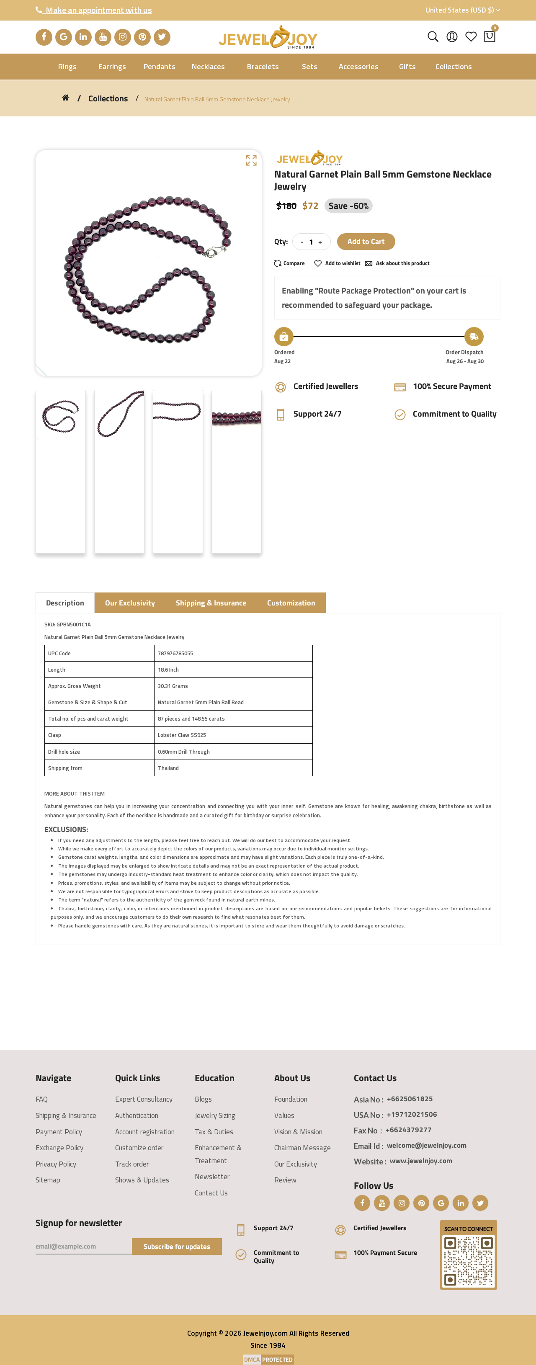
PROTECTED (277, 1359)
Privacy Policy (56, 1164)
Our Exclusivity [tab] (130, 602)
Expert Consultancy (144, 1099)
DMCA (252, 1359)
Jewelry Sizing (215, 1115)
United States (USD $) (460, 10)
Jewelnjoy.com (265, 1333)
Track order (132, 1164)
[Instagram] (122, 37)
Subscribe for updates (177, 1246)
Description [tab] (65, 602)
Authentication (136, 1115)
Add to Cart (366, 241)
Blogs (203, 1099)
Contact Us (211, 1192)
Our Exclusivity (295, 1164)
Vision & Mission (298, 1131)
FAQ (42, 1099)
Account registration (145, 1131)
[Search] (433, 37)
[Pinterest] (142, 37)
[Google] (63, 37)
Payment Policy (59, 1131)
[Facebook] (44, 37)
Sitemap (48, 1179)
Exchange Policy (59, 1147)
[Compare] (292, 263)
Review (285, 1179)
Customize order (139, 1147)
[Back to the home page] (66, 97)
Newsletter (212, 1176)
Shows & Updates (142, 1179)
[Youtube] (103, 37)
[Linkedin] (83, 37)
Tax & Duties (214, 1131)
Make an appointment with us (97, 9)
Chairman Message (302, 1147)
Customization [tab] (291, 602)
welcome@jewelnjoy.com (426, 1145)
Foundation (290, 1099)
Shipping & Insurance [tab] (211, 602)
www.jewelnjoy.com (421, 1160)
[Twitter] (162, 37)
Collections (108, 98)
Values (284, 1115)
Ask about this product (402, 263)
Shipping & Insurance (66, 1115)
